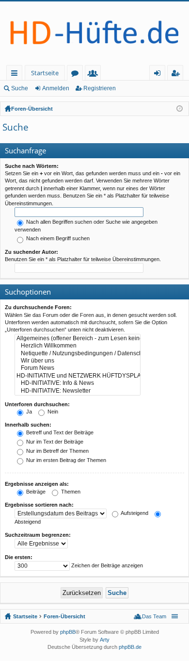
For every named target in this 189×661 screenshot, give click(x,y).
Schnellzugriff (16, 74)
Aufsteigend (134, 513)
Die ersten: (18, 557)
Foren (76, 74)
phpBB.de (130, 647)
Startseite (45, 72)
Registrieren (99, 88)
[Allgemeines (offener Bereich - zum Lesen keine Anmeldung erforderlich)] (78, 338)
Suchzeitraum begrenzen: (38, 535)
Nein (52, 411)
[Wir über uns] (78, 360)
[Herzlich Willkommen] (78, 345)
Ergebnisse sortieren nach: (39, 505)
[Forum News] (78, 368)
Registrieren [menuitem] (177, 74)
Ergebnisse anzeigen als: (37, 484)
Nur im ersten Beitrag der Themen (65, 460)
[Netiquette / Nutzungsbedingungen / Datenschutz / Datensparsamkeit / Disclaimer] (78, 353)
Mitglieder (94, 74)
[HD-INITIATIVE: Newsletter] (78, 391)
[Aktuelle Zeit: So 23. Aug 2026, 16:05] (179, 109)
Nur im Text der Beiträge (54, 442)
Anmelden (55, 88)
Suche (19, 88)
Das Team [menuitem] (154, 616)
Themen (70, 492)
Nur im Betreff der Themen (57, 451)
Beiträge (35, 492)
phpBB (68, 632)
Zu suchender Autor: (31, 252)
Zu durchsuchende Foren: (38, 307)
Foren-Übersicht (32, 109)
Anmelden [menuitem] (159, 74)
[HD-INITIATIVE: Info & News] (78, 383)
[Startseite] (94, 33)
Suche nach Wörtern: (32, 166)
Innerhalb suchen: (28, 425)
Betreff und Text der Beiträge (59, 432)
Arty (105, 640)
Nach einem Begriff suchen (57, 238)
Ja (28, 411)
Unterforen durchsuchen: (37, 404)
